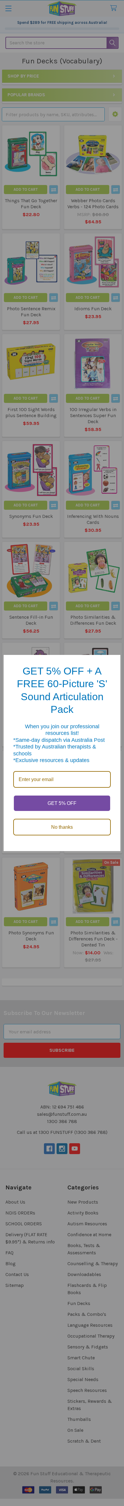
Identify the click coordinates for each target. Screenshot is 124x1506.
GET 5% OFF (62, 803)
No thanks (62, 827)
